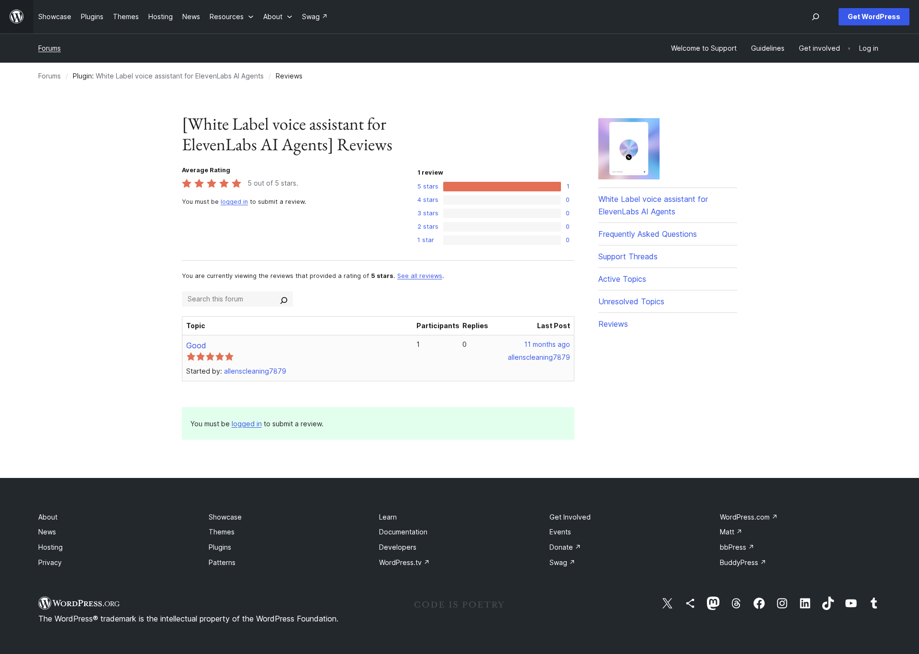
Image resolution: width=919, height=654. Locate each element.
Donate (565, 547)
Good (196, 345)
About (47, 517)
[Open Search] (815, 16)
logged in (234, 201)
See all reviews (419, 275)
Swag (562, 562)
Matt (731, 532)
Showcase (225, 517)
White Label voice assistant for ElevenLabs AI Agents (180, 76)
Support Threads (628, 256)
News (47, 532)
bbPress (737, 547)
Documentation (403, 532)
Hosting (50, 547)
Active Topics (622, 279)
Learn (388, 517)
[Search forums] (284, 299)
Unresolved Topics (631, 301)
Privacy (50, 562)
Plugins (220, 547)
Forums (49, 48)
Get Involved (570, 517)
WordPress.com (749, 517)
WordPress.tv (404, 562)
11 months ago (547, 344)
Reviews (613, 324)
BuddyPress (743, 562)
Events (560, 532)
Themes (222, 532)
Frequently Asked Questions (647, 234)
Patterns (222, 562)
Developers (397, 547)
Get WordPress (874, 16)
